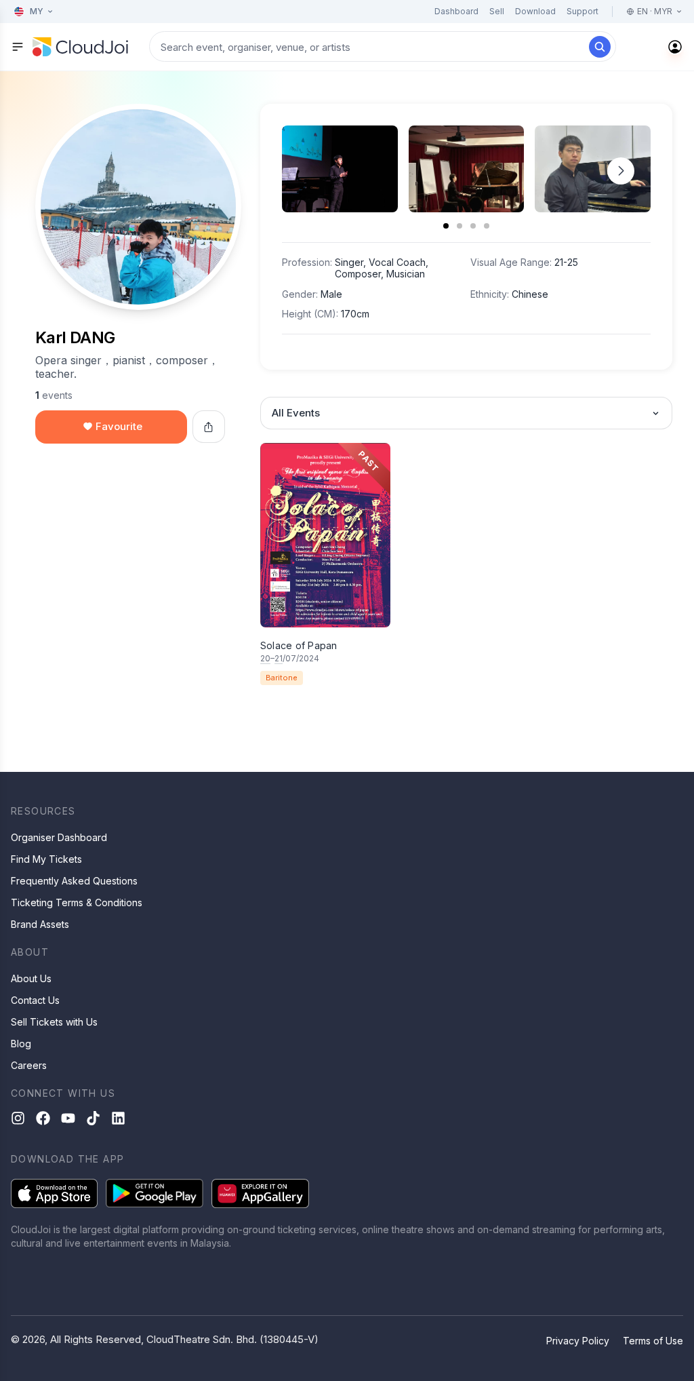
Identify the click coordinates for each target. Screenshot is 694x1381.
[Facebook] (43, 1118)
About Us (31, 978)
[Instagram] (18, 1118)
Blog (21, 1043)
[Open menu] (17, 47)
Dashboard (456, 11)
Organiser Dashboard (59, 837)
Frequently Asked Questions (74, 881)
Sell (496, 11)
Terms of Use (653, 1340)
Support (582, 11)
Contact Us (35, 1000)
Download (535, 11)
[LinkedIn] (118, 1118)
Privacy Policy (577, 1340)
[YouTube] (68, 1118)
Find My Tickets (46, 859)
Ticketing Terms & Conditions (76, 902)
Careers (29, 1065)
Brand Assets (40, 924)
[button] (620, 170)
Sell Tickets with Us (54, 1022)
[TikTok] (93, 1118)
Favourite (119, 426)
